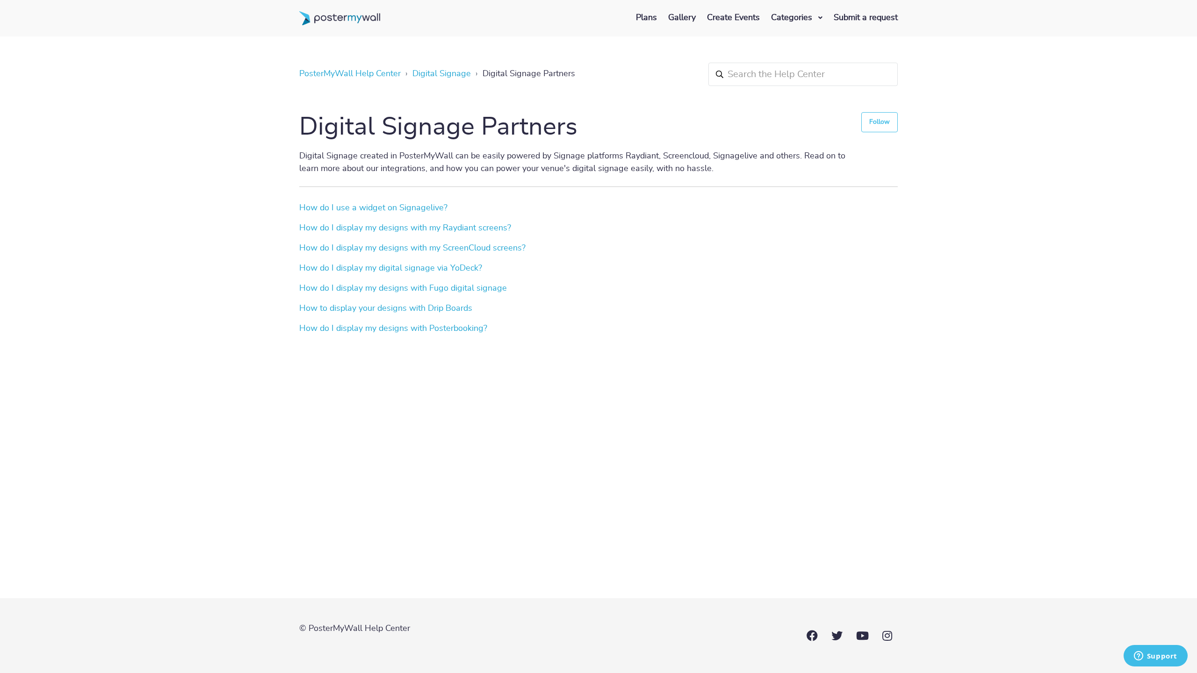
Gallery (682, 18)
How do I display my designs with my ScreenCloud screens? (412, 248)
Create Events (733, 18)
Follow (879, 122)
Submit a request (866, 18)
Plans (646, 18)
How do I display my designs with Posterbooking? (393, 328)
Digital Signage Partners (529, 74)
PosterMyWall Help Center (350, 74)
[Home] (339, 18)
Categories (793, 18)
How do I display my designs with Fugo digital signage (403, 288)
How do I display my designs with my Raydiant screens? (405, 228)
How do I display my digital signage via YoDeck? (390, 268)
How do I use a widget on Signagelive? (373, 208)
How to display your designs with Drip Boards (385, 308)
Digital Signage (441, 74)
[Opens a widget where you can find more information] (1155, 656)
